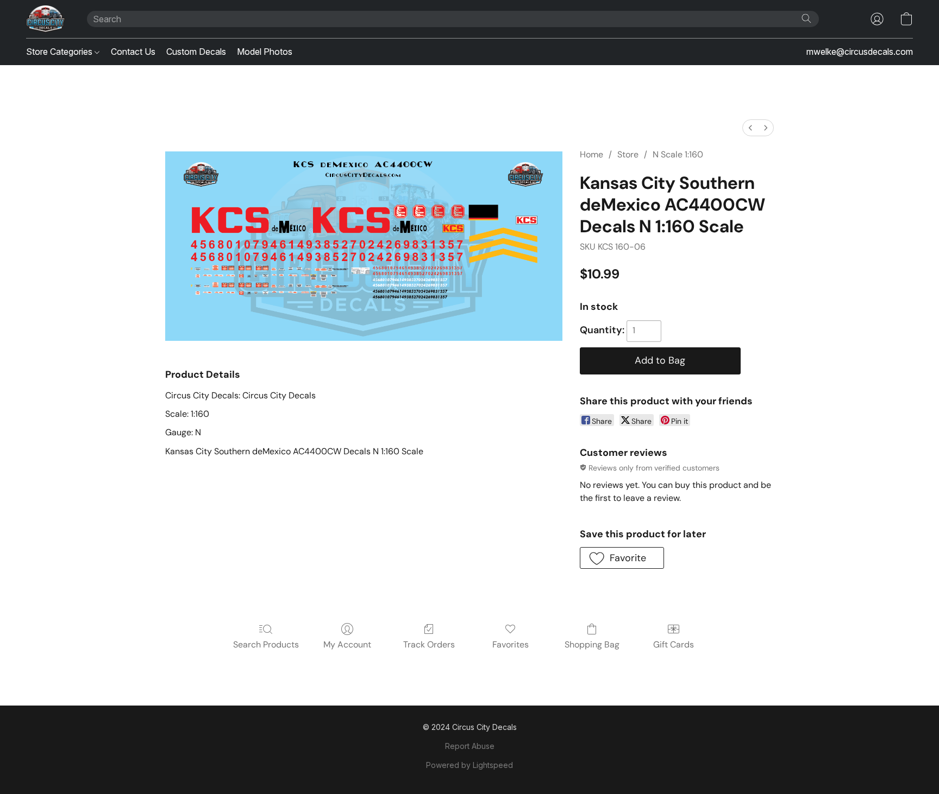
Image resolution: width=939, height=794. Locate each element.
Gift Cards (673, 644)
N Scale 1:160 (678, 154)
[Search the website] (806, 18)
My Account (347, 644)
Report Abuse (469, 746)
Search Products (266, 644)
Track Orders (429, 644)
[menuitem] (750, 128)
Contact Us (133, 51)
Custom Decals (196, 51)
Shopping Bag (592, 644)
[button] (45, 19)
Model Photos (264, 51)
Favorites (510, 644)
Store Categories (60, 51)
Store (627, 154)
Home (591, 154)
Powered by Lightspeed (469, 765)
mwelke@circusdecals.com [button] (859, 51)
